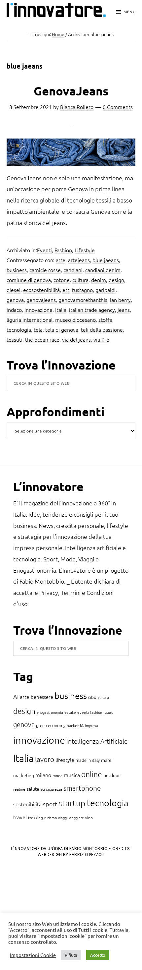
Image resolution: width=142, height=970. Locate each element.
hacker (73, 725)
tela (38, 329)
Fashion (63, 250)
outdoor (111, 775)
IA (82, 725)
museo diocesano (75, 319)
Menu (129, 11)
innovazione (38, 309)
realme (19, 789)
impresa (91, 725)
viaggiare (76, 817)
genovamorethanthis (82, 299)
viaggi (63, 817)
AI (15, 696)
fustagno (82, 289)
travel (20, 817)
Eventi (44, 250)
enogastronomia (50, 712)
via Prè (101, 339)
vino (89, 817)
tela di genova (61, 329)
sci (43, 789)
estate (70, 712)
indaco (14, 309)
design (116, 279)
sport (50, 804)
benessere (42, 696)
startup (72, 803)
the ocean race (42, 339)
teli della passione (102, 329)
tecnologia (19, 329)
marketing (23, 775)
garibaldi (105, 289)
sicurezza (54, 789)
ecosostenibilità (41, 289)
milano (43, 774)
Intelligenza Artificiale (96, 741)
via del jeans (76, 339)
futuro (108, 712)
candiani (73, 269)
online (91, 774)
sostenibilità (27, 804)
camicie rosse (45, 269)
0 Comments (118, 106)
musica (72, 774)
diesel (13, 289)
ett (65, 289)
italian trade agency (92, 309)
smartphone (82, 788)
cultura (80, 279)
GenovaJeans (71, 91)
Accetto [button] (97, 955)
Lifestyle (85, 250)
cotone (61, 279)
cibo (92, 697)
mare (106, 760)
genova (15, 299)
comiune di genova (29, 279)
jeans (124, 309)
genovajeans (41, 299)
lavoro (44, 759)
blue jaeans (105, 259)
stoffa (105, 319)
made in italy (88, 760)
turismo (50, 817)
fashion (96, 712)
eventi (83, 712)
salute (33, 788)
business (17, 269)
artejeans (79, 259)
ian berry (120, 299)
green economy (50, 725)
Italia (60, 309)
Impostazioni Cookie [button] (33, 955)
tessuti (14, 339)
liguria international (30, 319)
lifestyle (64, 759)
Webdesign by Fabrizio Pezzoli (71, 854)
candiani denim (103, 269)
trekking (35, 817)
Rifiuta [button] (71, 955)
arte (60, 259)
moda (57, 775)
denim (98, 279)
